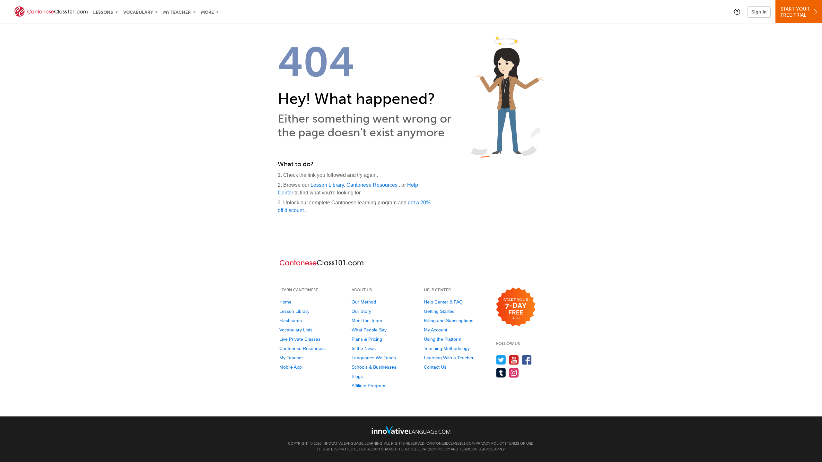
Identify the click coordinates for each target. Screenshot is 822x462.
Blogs (357, 376)
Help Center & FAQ (443, 301)
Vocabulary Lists (295, 329)
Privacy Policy (490, 443)
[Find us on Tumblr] (501, 373)
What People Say (369, 329)
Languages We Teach (374, 357)
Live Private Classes (299, 339)
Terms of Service (476, 449)
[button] (737, 11)
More (207, 12)
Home (285, 301)
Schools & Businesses (374, 367)
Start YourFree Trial (795, 12)
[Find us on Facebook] (527, 360)
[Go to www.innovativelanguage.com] (411, 429)
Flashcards (290, 320)
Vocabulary (138, 12)
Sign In (759, 11)
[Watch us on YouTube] (514, 360)
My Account (435, 329)
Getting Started (439, 311)
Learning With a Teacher (449, 357)
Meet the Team (367, 320)
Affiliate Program (368, 385)
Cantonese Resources (372, 185)
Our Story (361, 311)
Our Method (364, 301)
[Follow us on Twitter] (501, 360)
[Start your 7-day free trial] (516, 307)
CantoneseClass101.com (450, 443)
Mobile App (290, 367)
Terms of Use (520, 443)
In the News (364, 348)
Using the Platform (442, 339)
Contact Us (435, 367)
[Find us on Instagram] (514, 373)
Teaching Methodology (447, 348)
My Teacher (177, 12)
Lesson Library (327, 185)
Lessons (103, 12)
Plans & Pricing (367, 339)
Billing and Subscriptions (448, 320)
